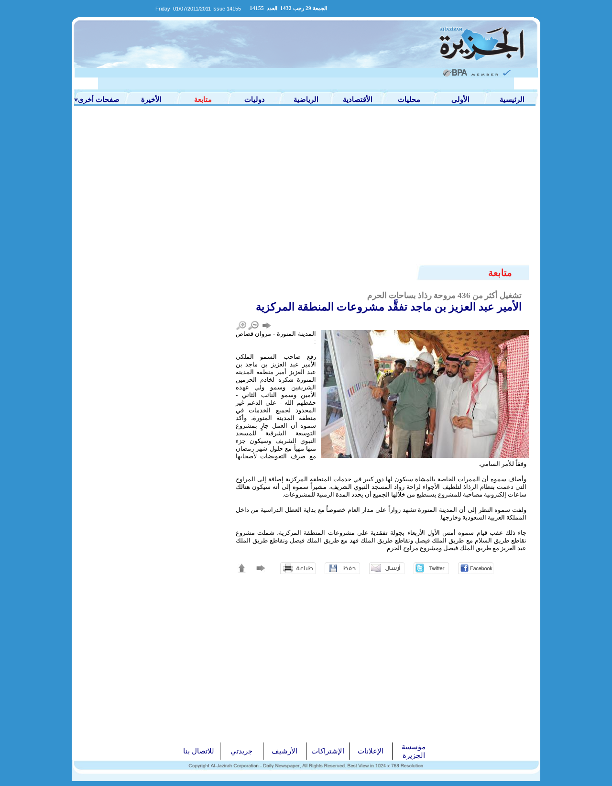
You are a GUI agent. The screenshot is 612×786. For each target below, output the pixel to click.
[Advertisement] (306, 178)
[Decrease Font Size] (254, 325)
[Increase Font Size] (242, 325)
